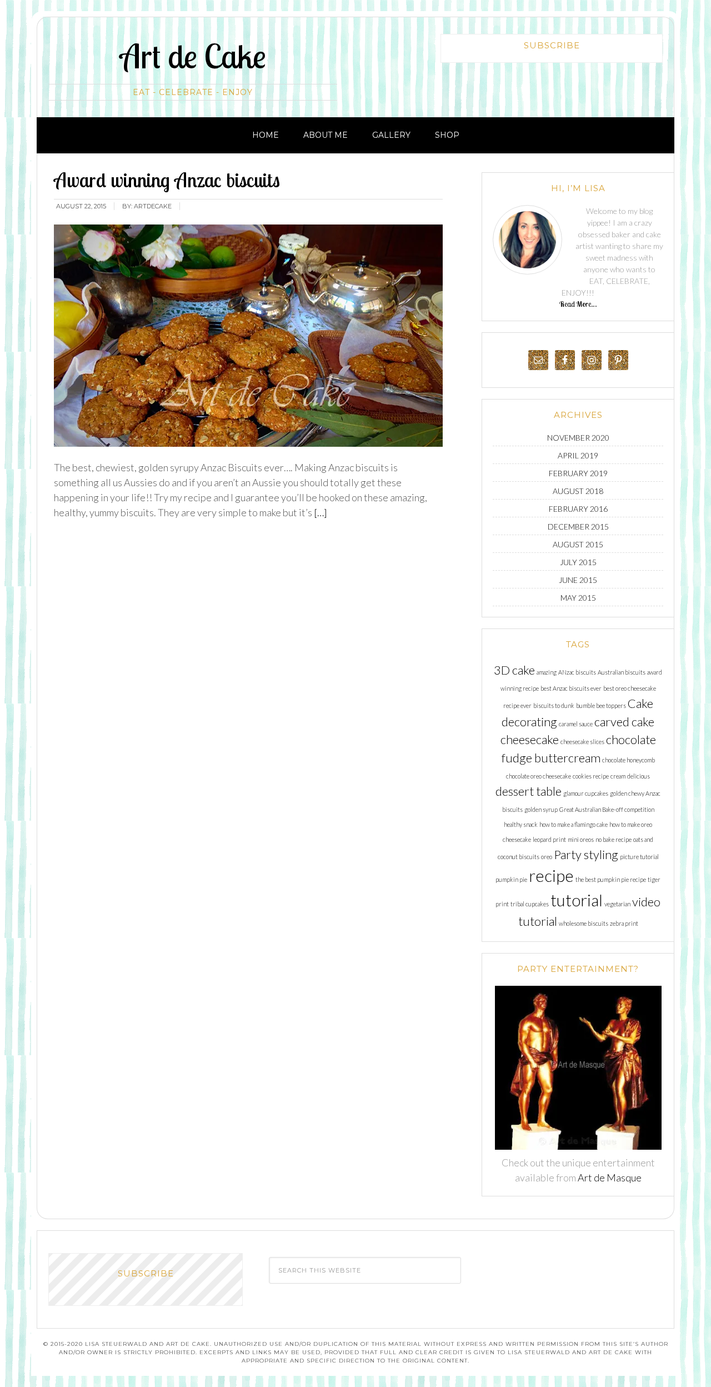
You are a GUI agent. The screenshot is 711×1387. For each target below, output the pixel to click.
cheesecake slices (582, 741)
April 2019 (578, 455)
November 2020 (578, 437)
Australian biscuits (621, 672)
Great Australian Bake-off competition (606, 809)
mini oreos (581, 839)
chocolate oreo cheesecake (538, 776)
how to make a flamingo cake (573, 824)
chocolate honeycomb (628, 760)
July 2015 (578, 562)
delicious (638, 776)
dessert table (528, 791)
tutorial (576, 900)
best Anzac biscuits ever (571, 688)
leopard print (549, 839)
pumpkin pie (511, 879)
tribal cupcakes (529, 903)
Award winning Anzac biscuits (167, 179)
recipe (551, 875)
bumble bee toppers (601, 705)
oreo (546, 856)
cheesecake (529, 739)
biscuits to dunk (553, 705)
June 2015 (578, 580)
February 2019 (578, 473)
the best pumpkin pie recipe (610, 879)
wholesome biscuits (583, 923)
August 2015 (578, 544)
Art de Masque (610, 1177)
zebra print (624, 923)
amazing (547, 672)
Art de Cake (193, 56)
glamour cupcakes (585, 793)
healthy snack (521, 824)
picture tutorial (639, 856)
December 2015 (578, 526)
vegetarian (617, 903)
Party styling (586, 854)
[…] (319, 512)
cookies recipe (591, 776)
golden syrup (541, 809)
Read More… (578, 304)
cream (617, 776)
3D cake (514, 669)
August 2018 (578, 491)
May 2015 (578, 597)
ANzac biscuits (577, 672)
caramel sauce (576, 723)
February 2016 (578, 508)
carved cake (624, 721)
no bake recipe (613, 839)
